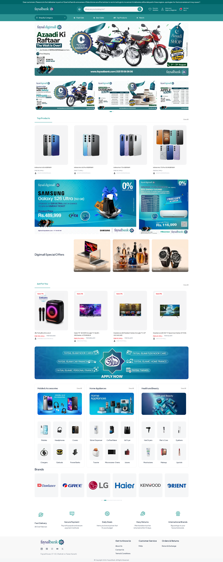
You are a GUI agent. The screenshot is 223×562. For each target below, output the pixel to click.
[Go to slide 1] (101, 500)
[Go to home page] (79, 9)
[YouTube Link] (57, 549)
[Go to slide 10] (115, 500)
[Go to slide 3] (104, 500)
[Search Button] (140, 9)
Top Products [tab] (43, 118)
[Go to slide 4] (106, 500)
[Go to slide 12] (118, 500)
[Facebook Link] (47, 549)
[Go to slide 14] (121, 500)
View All (186, 119)
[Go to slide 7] (111, 500)
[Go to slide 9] (114, 500)
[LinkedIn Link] (42, 549)
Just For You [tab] (42, 283)
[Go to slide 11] (117, 500)
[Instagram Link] (52, 549)
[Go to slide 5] (108, 500)
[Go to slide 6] (110, 500)
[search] (111, 9)
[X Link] (62, 549)
